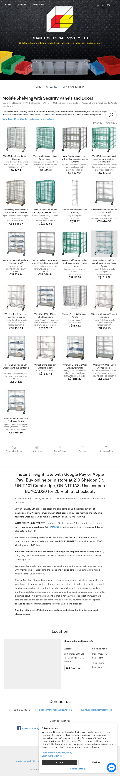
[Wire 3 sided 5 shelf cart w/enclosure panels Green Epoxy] (104, 243)
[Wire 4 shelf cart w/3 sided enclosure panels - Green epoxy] (74, 243)
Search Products (14, 451)
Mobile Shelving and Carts (65, 102)
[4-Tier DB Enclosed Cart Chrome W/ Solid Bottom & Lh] (15, 348)
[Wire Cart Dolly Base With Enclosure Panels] (74, 348)
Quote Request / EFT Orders (30, 761)
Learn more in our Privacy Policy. (57, 752)
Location (21, 4)
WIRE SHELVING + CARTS (37, 102)
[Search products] (111, 115)
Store (8, 4)
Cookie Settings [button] (78, 768)
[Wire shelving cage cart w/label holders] (45, 348)
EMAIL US (54, 527)
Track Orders (60, 451)
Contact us (38, 4)
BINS (38, 86)
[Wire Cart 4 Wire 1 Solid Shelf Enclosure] (45, 297)
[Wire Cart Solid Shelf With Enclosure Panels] (15, 402)
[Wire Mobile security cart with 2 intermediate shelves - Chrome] (74, 139)
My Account (37, 451)
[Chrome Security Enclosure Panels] (74, 297)
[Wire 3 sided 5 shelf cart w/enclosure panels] (15, 297)
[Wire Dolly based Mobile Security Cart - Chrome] (15, 193)
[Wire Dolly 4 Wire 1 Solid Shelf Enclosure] (104, 348)
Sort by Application (73, 86)
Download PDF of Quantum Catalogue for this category (28, 119)
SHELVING (52, 86)
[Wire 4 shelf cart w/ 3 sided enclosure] (104, 297)
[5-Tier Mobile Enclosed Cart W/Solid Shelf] (15, 243)
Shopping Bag (106, 451)
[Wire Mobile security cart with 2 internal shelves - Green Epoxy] (104, 139)
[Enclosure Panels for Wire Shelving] (74, 193)
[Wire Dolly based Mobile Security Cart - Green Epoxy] (45, 193)
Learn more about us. (52, 755)
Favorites (83, 451)
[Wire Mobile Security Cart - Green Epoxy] (45, 139)
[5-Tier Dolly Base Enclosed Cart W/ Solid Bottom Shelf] (45, 243)
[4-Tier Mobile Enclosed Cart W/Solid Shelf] (104, 193)
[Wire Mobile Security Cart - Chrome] (15, 139)
